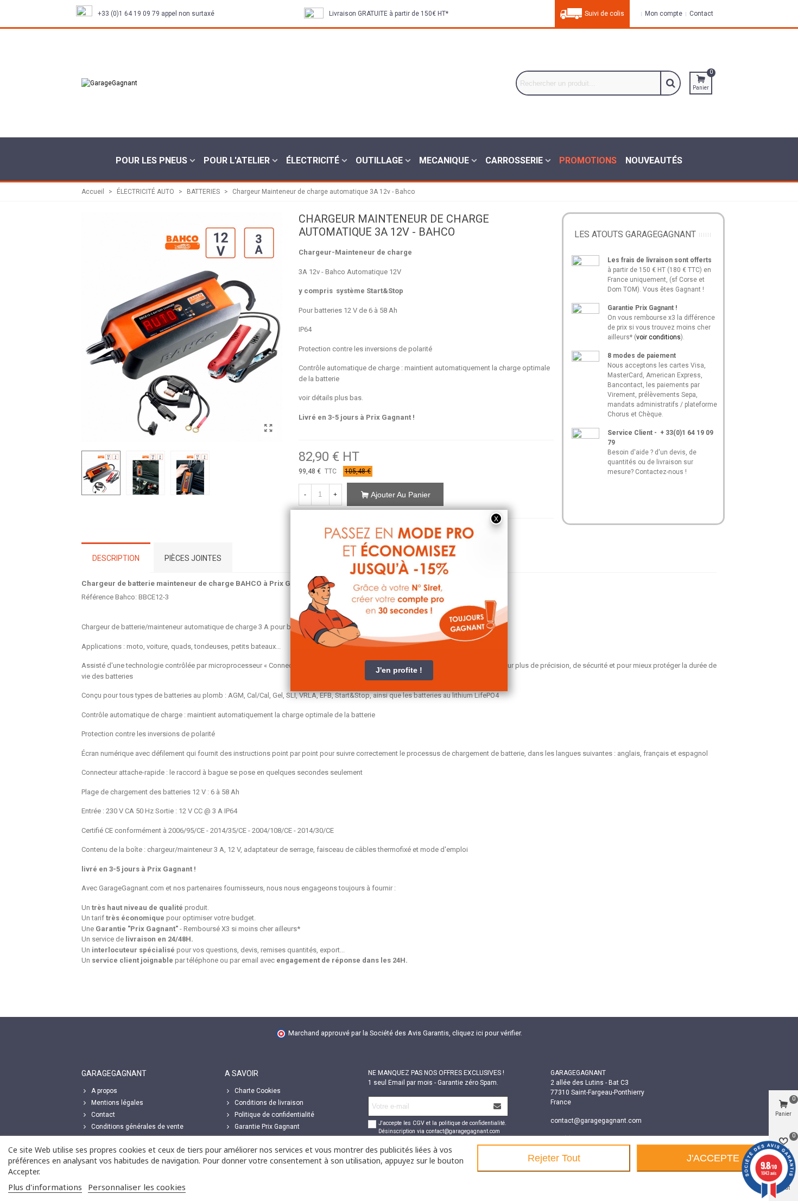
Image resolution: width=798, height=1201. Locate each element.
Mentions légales (117, 1103)
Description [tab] (116, 558)
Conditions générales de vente (137, 1126)
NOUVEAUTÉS (653, 160)
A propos (104, 1091)
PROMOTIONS (588, 160)
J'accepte (713, 1158)
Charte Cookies (258, 1091)
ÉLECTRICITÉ (312, 160)
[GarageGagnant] (162, 83)
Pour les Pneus (151, 160)
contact (700, 13)
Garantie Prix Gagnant (267, 1126)
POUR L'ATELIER (237, 160)
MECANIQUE (444, 160)
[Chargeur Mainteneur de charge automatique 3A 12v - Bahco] (269, 428)
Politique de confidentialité (274, 1114)
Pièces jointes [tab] (192, 558)
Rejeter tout (554, 1158)
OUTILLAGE (379, 160)
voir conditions (658, 337)
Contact (103, 1114)
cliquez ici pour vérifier (486, 1033)
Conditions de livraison (269, 1103)
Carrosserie (514, 160)
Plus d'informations (45, 1186)
